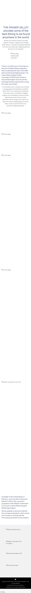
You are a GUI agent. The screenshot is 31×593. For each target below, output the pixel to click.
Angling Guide (17, 101)
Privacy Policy (10, 585)
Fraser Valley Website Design (18, 587)
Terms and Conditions (19, 585)
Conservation (8, 89)
